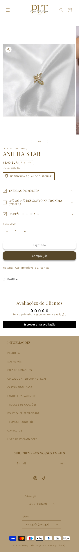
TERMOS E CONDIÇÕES (21, 422)
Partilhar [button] (12, 279)
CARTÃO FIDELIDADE (19, 387)
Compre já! (39, 256)
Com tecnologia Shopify (54, 545)
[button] (7, 10)
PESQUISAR (14, 353)
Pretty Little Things (31, 545)
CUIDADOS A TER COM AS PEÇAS (27, 378)
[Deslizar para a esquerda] (31, 142)
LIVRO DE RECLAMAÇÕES (22, 439)
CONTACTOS (14, 430)
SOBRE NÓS (14, 361)
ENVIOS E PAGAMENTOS (21, 396)
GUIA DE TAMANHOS (19, 370)
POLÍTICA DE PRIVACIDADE (23, 413)
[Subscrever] (62, 463)
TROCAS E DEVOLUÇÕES (22, 404)
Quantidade (9, 224)
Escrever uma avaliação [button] (40, 324)
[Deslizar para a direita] (48, 142)
